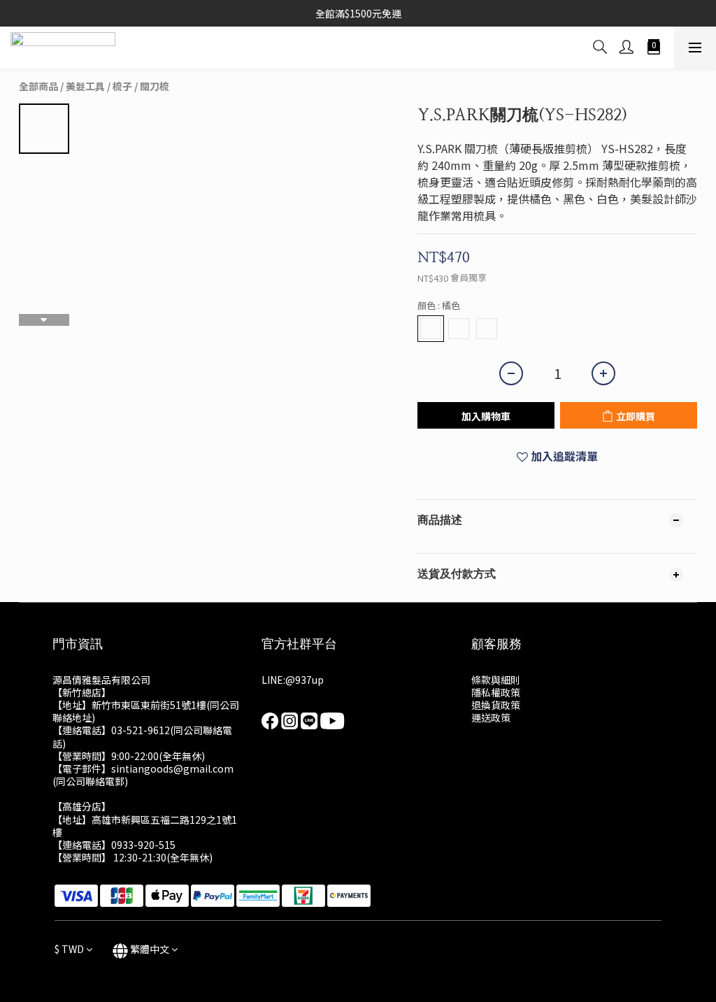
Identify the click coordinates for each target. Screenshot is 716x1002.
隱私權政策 (495, 692)
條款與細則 (495, 680)
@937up (304, 680)
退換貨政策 (495, 705)
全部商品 (38, 86)
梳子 (122, 86)
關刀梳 (154, 86)
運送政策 (490, 717)
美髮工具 (85, 86)
